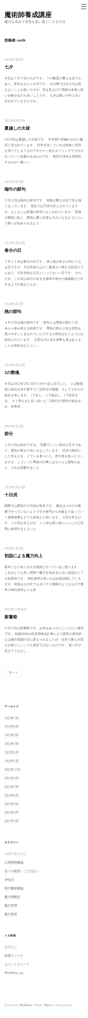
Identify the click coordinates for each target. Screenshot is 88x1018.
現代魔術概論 (14, 888)
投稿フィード (14, 955)
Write (47, 1005)
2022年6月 (12, 726)
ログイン (11, 947)
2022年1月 (12, 761)
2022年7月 (12, 718)
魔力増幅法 (12, 897)
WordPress (25, 1005)
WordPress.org (14, 972)
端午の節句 (15, 189)
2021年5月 (12, 804)
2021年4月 (12, 812)
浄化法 (9, 879)
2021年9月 (12, 778)
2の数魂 (12, 372)
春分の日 (13, 250)
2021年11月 (12, 769)
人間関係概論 (14, 862)
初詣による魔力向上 (24, 555)
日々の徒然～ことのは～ (22, 871)
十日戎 (11, 494)
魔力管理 (11, 905)
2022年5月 (12, 735)
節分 (9, 433)
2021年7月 (12, 786)
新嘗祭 (11, 617)
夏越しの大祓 (17, 128)
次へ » (13, 672)
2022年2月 (12, 752)
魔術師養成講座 (28, 14)
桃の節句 (13, 311)
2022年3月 (12, 743)
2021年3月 (12, 821)
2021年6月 (12, 795)
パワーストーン (16, 853)
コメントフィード (17, 964)
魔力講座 (11, 914)
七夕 (9, 67)
